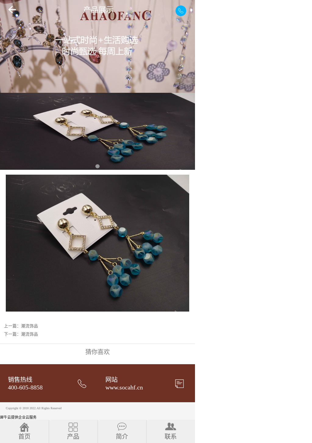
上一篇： (21, 326)
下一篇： (21, 334)
